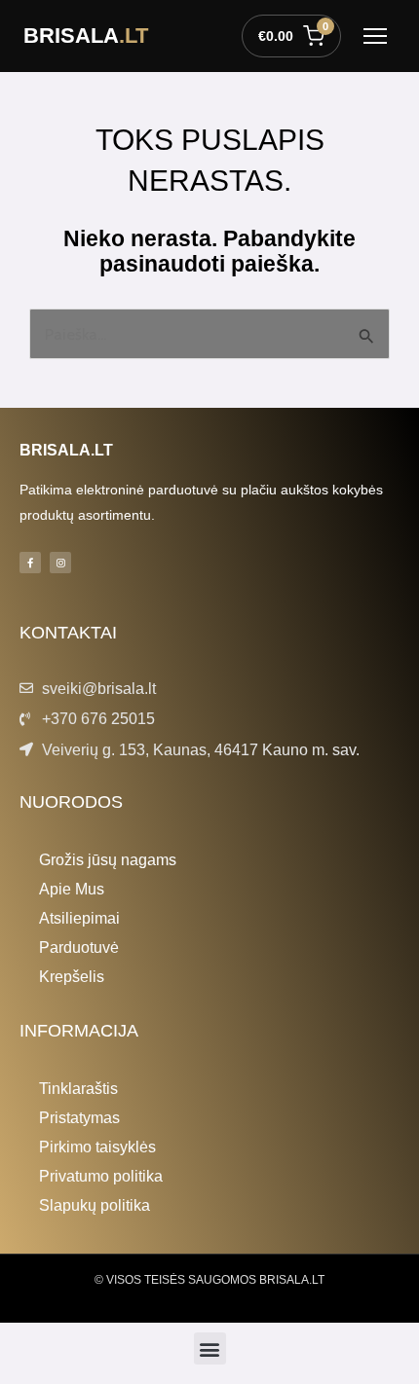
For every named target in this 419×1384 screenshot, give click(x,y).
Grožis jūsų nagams (107, 859)
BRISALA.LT (66, 449)
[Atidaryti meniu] (375, 36)
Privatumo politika (101, 1175)
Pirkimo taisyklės (97, 1146)
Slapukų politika (94, 1205)
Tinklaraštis (78, 1088)
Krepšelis (71, 976)
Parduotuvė (79, 947)
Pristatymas (79, 1117)
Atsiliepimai (79, 918)
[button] (210, 1348)
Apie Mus (71, 888)
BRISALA (85, 35)
